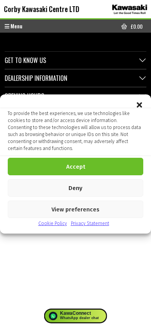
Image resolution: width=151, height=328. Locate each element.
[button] (139, 104)
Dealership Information (36, 78)
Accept (75, 166)
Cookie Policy (52, 223)
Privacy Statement (90, 223)
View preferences (75, 209)
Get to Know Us (25, 60)
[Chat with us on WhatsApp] (75, 316)
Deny (75, 188)
